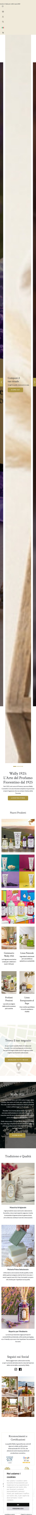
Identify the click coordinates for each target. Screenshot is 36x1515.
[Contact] (3, 11)
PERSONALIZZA (18, 1508)
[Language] (3, 27)
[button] (34, 382)
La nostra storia (18, 798)
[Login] (3, 16)
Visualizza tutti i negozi (18, 1060)
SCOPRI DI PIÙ (17, 1135)
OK (18, 1504)
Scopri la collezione (18, 384)
